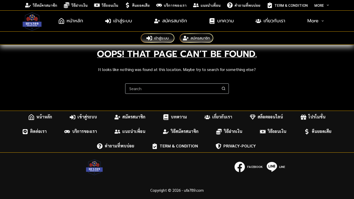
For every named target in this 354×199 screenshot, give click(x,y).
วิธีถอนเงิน (110, 5)
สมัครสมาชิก (174, 20)
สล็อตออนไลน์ (270, 117)
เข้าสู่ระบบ (122, 20)
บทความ (225, 20)
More (319, 5)
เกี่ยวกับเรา (274, 20)
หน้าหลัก (75, 20)
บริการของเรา (175, 5)
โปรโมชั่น (316, 117)
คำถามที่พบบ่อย (247, 5)
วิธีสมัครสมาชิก (45, 5)
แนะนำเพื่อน (211, 5)
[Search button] (224, 89)
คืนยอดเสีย (141, 5)
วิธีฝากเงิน (79, 5)
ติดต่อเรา (38, 131)
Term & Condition (291, 5)
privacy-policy (240, 146)
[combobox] (172, 88)
